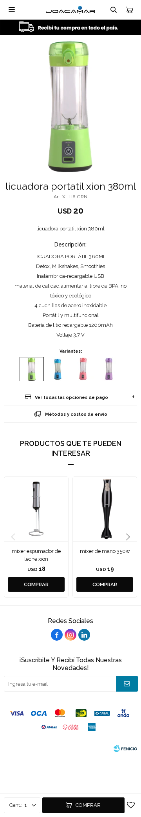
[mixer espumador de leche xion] (36, 508)
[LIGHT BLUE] (57, 369)
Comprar (88, 805)
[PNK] (83, 369)
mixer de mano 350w (105, 551)
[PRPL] (109, 369)
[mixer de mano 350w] (104, 508)
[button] (128, 537)
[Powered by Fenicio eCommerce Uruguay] (125, 748)
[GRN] (31, 369)
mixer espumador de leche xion (36, 555)
